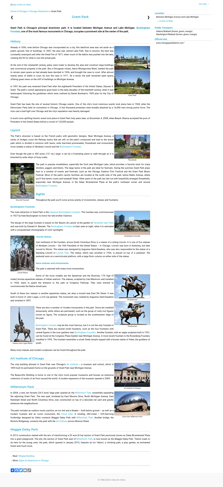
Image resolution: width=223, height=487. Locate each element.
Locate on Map (166, 21)
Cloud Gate (126, 417)
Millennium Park (136, 417)
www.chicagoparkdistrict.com (170, 43)
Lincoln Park (62, 253)
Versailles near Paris (103, 222)
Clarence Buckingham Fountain (65, 212)
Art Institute (72, 364)
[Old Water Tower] (12, 17)
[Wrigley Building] (148, 17)
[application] (208, 4)
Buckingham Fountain (70, 146)
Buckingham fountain (46, 325)
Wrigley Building (26, 456)
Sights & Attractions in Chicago (33, 460)
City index (203, 4)
